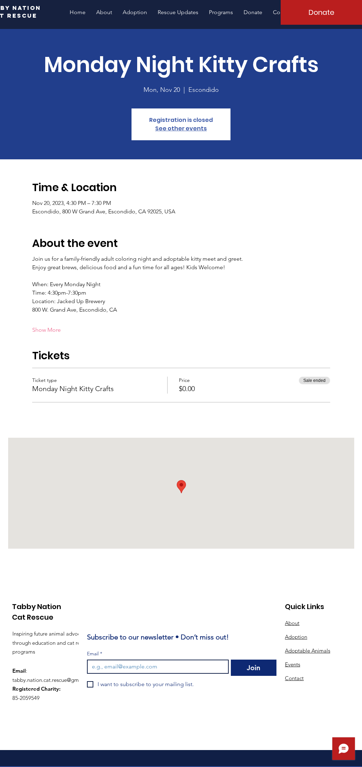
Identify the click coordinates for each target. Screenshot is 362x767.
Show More (46, 329)
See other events (181, 128)
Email (94, 654)
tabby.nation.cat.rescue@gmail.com (54, 680)
